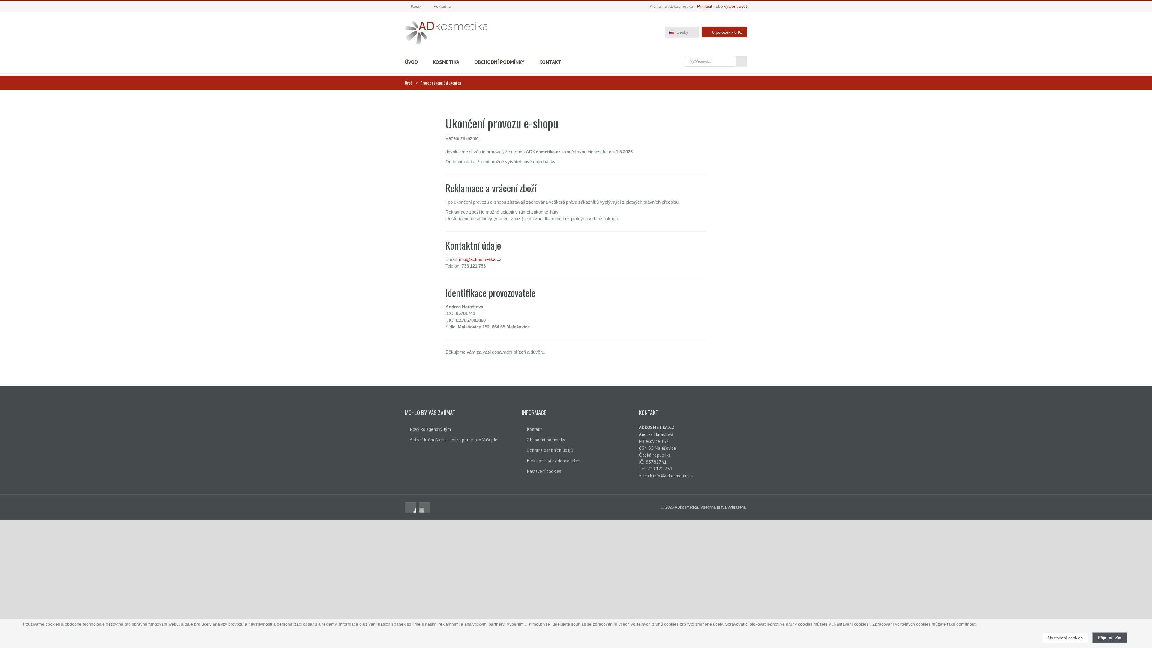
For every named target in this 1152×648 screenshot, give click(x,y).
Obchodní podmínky (499, 62)
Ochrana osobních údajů (550, 450)
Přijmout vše (1109, 637)
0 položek (727, 32)
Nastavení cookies (544, 471)
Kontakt (550, 62)
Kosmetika (446, 62)
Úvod (411, 62)
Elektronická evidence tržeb (554, 461)
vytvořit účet (735, 6)
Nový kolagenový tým (430, 429)
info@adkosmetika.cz (480, 259)
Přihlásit (704, 6)
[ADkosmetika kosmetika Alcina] (446, 32)
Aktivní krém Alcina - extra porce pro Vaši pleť (454, 439)
